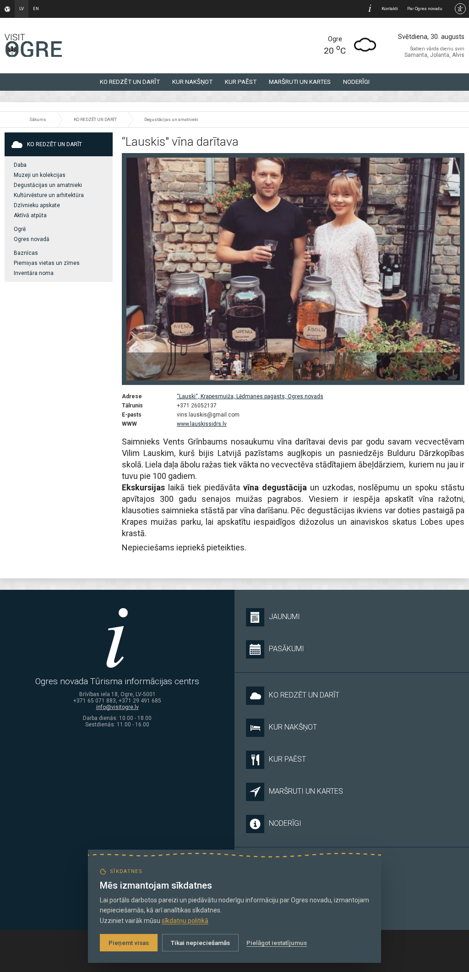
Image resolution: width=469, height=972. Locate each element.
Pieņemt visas (129, 942)
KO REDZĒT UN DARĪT (130, 81)
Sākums (37, 119)
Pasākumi (286, 648)
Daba (20, 165)
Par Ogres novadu (424, 8)
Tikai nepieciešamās (200, 942)
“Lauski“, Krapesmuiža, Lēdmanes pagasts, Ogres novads (250, 396)
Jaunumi (284, 616)
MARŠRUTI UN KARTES (300, 81)
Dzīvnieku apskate (37, 205)
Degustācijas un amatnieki (171, 119)
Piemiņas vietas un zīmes (47, 263)
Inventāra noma (34, 273)
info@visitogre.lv (117, 707)
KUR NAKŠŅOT (192, 81)
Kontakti (390, 8)
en (36, 8)
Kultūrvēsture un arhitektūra (49, 195)
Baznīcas (26, 253)
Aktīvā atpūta (30, 215)
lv (21, 8)
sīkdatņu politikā (185, 920)
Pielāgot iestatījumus (276, 942)
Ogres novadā (31, 239)
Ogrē (20, 229)
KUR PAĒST (240, 81)
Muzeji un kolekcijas (39, 175)
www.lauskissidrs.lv (202, 424)
